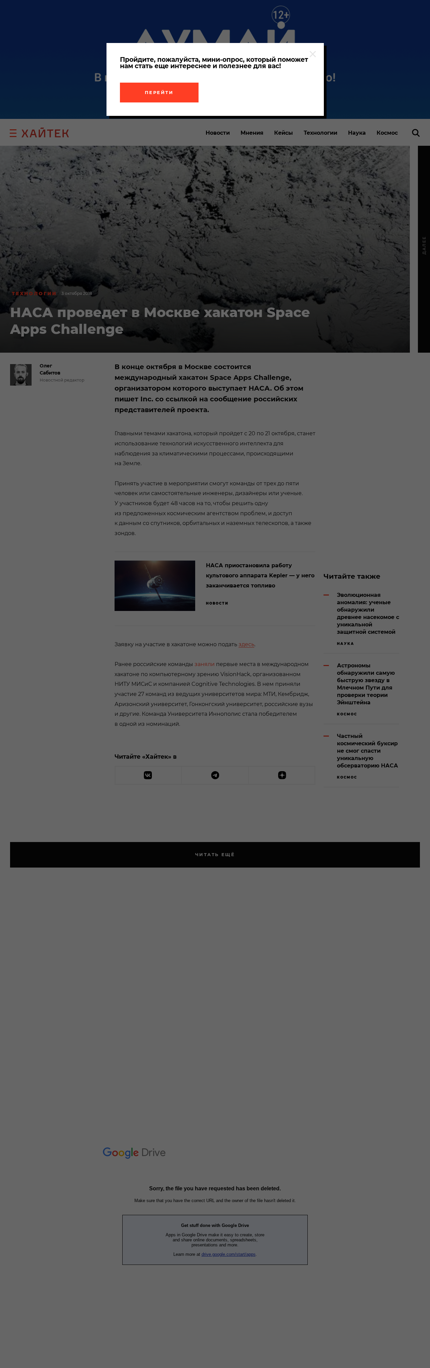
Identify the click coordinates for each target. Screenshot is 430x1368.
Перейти (159, 92)
